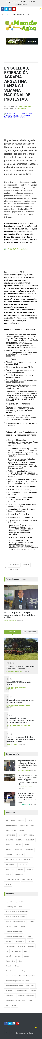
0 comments (21, 108)
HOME (27, 845)
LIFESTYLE (19, 855)
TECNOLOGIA (26, 805)
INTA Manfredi (16, 951)
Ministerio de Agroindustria (14, 986)
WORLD (8, 884)
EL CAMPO (18, 725)
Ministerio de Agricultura (27, 976)
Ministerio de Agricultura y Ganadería (17, 981)
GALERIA (19, 840)
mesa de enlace (11, 976)
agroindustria (19, 902)
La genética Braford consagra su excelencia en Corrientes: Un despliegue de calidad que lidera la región (20, 720)
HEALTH (18, 845)
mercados (32, 971)
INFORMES (9, 706)
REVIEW (20, 869)
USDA (14, 1005)
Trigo (7, 1005)
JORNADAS (18, 671)
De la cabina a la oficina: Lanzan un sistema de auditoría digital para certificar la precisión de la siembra (27, 797)
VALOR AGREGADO (12, 879)
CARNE (31, 921)
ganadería (21, 946)
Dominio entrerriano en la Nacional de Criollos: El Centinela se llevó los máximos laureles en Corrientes (21, 739)
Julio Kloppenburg (24, 106)
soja (30, 1000)
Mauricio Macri (10, 961)
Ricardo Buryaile (22, 990)
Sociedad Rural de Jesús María (16, 1000)
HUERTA (8, 850)
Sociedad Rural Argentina (26, 995)
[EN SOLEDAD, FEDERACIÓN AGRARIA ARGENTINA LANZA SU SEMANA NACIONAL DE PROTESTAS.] (21, 122)
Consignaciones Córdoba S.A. (15, 936)
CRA (29, 936)
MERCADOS (28, 787)
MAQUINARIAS (10, 864)
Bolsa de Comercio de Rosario (15, 921)
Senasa (33, 990)
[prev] (6, 607)
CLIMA (21, 830)
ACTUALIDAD (10, 687)
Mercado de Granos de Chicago (16, 971)
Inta (7, 951)
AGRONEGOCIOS (11, 825)
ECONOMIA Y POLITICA (26, 835)
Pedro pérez (30, 986)
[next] (35, 607)
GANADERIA (12, 620)
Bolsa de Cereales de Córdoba (15, 916)
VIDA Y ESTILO (27, 879)
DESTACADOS (14, 565)
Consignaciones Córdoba (14, 931)
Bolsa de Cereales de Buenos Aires (17, 912)
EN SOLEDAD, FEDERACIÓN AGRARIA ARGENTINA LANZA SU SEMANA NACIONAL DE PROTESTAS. (17, 84)
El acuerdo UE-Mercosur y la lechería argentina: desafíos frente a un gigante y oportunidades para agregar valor (28, 779)
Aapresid (9, 902)
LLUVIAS (17, 956)
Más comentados (29, 632)
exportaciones (10, 946)
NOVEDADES (14, 570)
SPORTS (8, 874)
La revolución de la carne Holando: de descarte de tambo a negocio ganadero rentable (24, 14)
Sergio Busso (10, 995)
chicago (8, 926)
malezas (26, 956)
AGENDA (18, 687)
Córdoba (8, 941)
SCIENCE (30, 869)
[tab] (12, 633)
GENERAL (26, 565)
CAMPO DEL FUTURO (27, 825)
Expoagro (31, 941)
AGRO (6, 620)
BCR (20, 907)
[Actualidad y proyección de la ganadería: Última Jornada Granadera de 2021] (21, 649)
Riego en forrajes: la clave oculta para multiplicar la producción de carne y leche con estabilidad (20, 615)
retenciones (9, 990)
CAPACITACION (11, 688)
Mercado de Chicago (12, 966)
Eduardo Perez (19, 941)
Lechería (8, 956)
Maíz (20, 961)
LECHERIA (21, 787)
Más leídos (13, 632)
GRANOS (31, 946)
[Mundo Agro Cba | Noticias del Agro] (21, 29)
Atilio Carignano (11, 907)
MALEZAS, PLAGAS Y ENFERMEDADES (18, 860)
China (16, 926)
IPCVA (26, 951)
